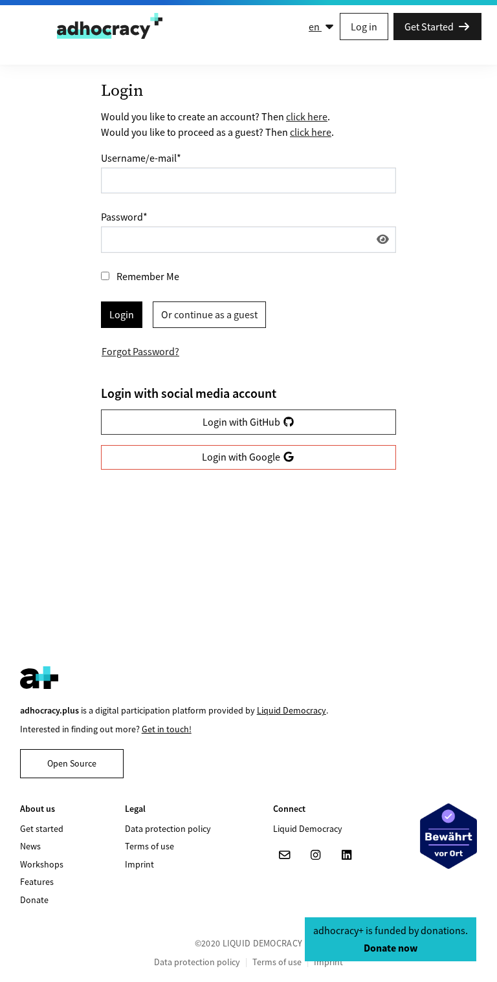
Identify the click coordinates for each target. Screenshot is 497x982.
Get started (41, 829)
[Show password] (383, 239)
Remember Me (147, 276)
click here (306, 116)
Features (37, 882)
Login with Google (242, 456)
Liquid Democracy (291, 710)
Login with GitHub (242, 421)
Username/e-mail (141, 157)
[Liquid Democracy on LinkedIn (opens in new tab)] (347, 855)
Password (124, 216)
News (30, 846)
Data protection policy (168, 829)
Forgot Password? (140, 351)
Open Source (71, 763)
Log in (364, 26)
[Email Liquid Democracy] (284, 855)
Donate (34, 900)
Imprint (139, 864)
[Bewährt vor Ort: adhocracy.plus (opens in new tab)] (448, 835)
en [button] (315, 26)
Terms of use (149, 846)
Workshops (41, 864)
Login (121, 314)
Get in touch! (167, 729)
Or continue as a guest (209, 314)
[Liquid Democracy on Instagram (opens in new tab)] (315, 855)
